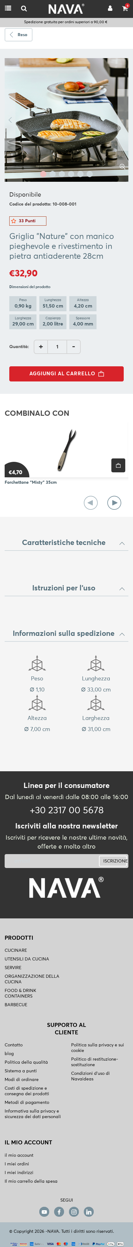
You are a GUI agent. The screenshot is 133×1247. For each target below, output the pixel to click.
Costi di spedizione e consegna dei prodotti (27, 1091)
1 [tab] (43, 174)
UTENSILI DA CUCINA (27, 959)
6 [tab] (90, 174)
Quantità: (19, 347)
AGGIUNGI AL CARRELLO (62, 373)
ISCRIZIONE (115, 861)
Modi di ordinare (22, 1080)
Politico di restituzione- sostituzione (94, 1062)
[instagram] (74, 1211)
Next (123, 120)
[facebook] (59, 1211)
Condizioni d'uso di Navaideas (90, 1076)
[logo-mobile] (24, 9)
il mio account (19, 1155)
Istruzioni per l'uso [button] (63, 588)
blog (9, 1054)
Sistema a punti (21, 1071)
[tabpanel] (66, 120)
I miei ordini (17, 1164)
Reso (22, 35)
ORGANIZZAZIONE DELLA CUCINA (32, 979)
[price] (118, 465)
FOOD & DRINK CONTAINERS (20, 993)
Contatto (14, 1045)
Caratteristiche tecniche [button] (63, 543)
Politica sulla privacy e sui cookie (97, 1048)
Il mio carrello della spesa (31, 1181)
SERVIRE (13, 968)
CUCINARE (16, 950)
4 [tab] (71, 174)
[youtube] (44, 1211)
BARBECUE (16, 1005)
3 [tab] (62, 174)
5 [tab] (80, 174)
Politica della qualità (26, 1062)
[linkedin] (89, 1211)
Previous (10, 120)
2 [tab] (52, 174)
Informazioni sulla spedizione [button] (63, 633)
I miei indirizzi (19, 1173)
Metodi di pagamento (27, 1102)
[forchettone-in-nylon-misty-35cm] (66, 449)
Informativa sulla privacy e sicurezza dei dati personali (33, 1114)
